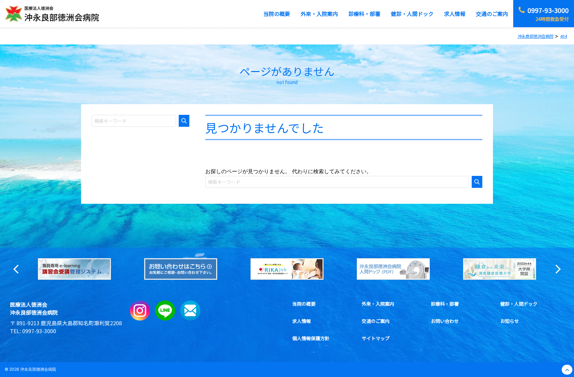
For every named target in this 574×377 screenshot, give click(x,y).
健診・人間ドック (518, 303)
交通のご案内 (376, 321)
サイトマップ (376, 338)
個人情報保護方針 (311, 338)
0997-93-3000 (39, 331)
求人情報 (301, 321)
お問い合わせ (445, 321)
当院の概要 (304, 303)
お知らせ (509, 321)
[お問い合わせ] (190, 318)
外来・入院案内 (378, 303)
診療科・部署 (445, 303)
